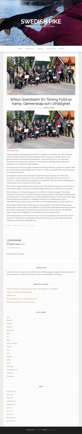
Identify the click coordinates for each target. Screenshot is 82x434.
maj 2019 (10, 398)
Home (20, 49)
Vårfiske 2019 (11, 295)
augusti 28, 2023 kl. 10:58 (13, 247)
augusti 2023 (11, 391)
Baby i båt (10, 330)
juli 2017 (9, 408)
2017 (8, 317)
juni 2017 (9, 411)
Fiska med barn (12, 343)
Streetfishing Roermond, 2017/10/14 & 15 (21, 302)
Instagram (51, 49)
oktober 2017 (11, 401)
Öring (8, 360)
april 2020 (10, 394)
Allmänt (9, 327)
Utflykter (10, 373)
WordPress (38, 430)
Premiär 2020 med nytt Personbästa (19, 292)
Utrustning (10, 376)
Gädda (21, 225)
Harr (8, 353)
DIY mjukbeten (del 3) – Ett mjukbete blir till (22, 299)
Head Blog (51, 430)
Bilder (40, 49)
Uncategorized (12, 370)
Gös (26, 225)
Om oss (61, 49)
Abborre (15, 225)
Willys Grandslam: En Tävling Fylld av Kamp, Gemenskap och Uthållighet (32, 289)
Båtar (8, 333)
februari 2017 (11, 418)
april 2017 (10, 414)
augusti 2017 (11, 404)
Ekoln (9, 340)
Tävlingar (29, 49)
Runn (8, 363)
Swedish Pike (41, 21)
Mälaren (9, 356)
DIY (8, 337)
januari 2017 (11, 421)
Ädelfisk (9, 323)
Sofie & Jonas (49, 108)
